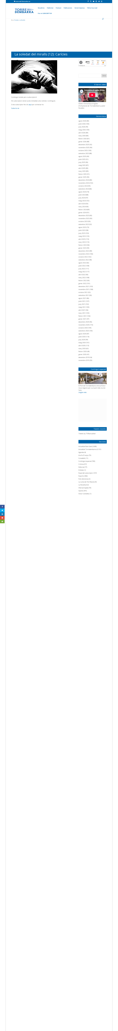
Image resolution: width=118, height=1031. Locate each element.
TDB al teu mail (92, 8)
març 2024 (82, 207)
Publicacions (68, 8)
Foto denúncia (83, 479)
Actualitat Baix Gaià (85, 446)
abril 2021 (81, 310)
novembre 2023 (83, 218)
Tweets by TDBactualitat (87, 434)
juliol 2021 (81, 301)
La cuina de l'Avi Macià (86, 482)
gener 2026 (82, 142)
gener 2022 (82, 283)
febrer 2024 (82, 210)
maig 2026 (82, 130)
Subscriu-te (15, 108)
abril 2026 (81, 133)
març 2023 (82, 242)
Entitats (81, 470)
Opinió (80, 491)
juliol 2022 (81, 266)
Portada (16, 20)
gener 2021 (82, 319)
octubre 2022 (83, 257)
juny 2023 (81, 233)
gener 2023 (82, 248)
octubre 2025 (83, 150)
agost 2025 (82, 156)
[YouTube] (93, 2)
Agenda (81, 452)
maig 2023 (82, 236)
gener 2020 (82, 354)
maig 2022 (82, 272)
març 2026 (82, 136)
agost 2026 (82, 121)
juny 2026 (81, 127)
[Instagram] (96, 2)
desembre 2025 (83, 145)
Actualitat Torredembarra (87, 449)
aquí (30, 105)
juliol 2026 (81, 124)
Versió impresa (79, 8)
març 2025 (82, 171)
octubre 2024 (83, 186)
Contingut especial (84, 461)
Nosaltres (41, 8)
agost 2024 (82, 192)
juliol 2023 (81, 230)
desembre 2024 (83, 180)
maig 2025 (82, 165)
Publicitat (50, 8)
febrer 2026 (82, 139)
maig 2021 (82, 307)
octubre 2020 (83, 328)
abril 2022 (81, 275)
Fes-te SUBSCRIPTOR (45, 13)
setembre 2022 (83, 260)
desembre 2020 (83, 322)
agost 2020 (82, 334)
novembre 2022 (83, 254)
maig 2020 (82, 343)
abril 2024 (81, 204)
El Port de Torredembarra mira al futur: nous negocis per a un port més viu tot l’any (92, 388)
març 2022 (82, 278)
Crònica (81, 464)
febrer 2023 (82, 245)
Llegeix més (82, 392)
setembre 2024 (83, 189)
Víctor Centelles (83, 494)
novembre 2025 (83, 147)
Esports (81, 476)
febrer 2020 (82, 351)
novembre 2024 (83, 183)
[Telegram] (99, 2)
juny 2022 (81, 269)
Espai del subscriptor (85, 473)
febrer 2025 (82, 174)
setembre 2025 (83, 153)
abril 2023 (81, 239)
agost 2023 (82, 227)
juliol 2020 (81, 337)
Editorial (81, 467)
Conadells (81, 458)
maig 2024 (82, 201)
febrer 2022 (82, 281)
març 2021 (82, 313)
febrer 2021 (82, 316)
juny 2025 (81, 162)
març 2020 (82, 348)
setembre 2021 (83, 295)
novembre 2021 (83, 289)
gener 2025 (82, 177)
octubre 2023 (83, 221)
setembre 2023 (83, 224)
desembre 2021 (83, 286)
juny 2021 (81, 304)
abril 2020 (81, 346)
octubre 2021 (83, 292)
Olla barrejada (83, 488)
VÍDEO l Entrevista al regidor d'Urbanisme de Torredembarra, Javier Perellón (91, 106)
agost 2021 (82, 298)
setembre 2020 (83, 331)
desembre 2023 (83, 215)
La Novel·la (22, 20)
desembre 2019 (83, 357)
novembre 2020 (83, 325)
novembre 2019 (83, 360)
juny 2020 (81, 340)
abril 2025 (81, 168)
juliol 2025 (81, 159)
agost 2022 (82, 263)
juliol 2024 (81, 195)
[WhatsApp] (101, 2)
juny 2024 (81, 198)
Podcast (58, 8)
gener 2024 (82, 213)
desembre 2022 (83, 251)
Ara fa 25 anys (83, 455)
